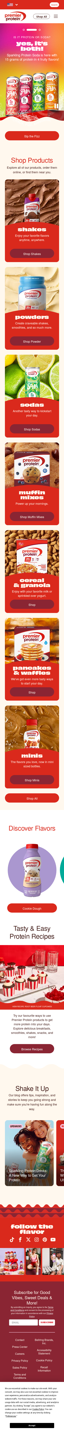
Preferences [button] (11, 1416)
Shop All (41, 16)
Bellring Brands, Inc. (44, 1341)
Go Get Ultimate (33, 136)
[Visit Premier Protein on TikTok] (12, 1241)
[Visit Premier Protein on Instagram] (36, 1241)
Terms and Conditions (19, 1376)
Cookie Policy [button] (38, 1409)
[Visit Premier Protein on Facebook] (20, 1241)
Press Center (19, 1346)
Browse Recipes (32, 1049)
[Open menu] (56, 16)
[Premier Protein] (15, 16)
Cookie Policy (44, 1360)
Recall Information (44, 1369)
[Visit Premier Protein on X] (28, 1241)
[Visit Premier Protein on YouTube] (53, 1241)
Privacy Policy (19, 1360)
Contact (19, 1340)
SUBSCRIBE (47, 1322)
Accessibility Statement (44, 1351)
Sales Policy (19, 1367)
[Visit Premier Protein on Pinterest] (44, 1241)
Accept (32, 1425)
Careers (19, 1353)
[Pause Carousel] (57, 107)
